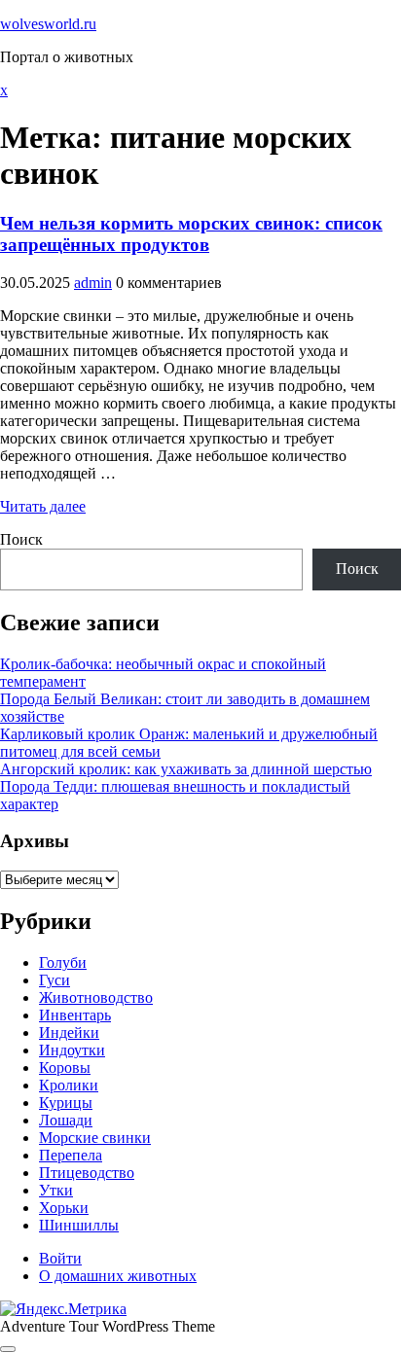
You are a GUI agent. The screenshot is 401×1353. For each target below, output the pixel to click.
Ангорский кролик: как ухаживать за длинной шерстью (186, 769)
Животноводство (96, 997)
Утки (56, 1190)
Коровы (65, 1067)
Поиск (21, 539)
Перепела (70, 1155)
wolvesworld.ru (48, 24)
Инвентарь (75, 1015)
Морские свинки (95, 1137)
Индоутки (72, 1050)
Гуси (54, 980)
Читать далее (43, 506)
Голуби (63, 962)
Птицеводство (86, 1172)
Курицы (65, 1102)
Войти (60, 1258)
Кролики (68, 1085)
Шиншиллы (79, 1225)
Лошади (65, 1120)
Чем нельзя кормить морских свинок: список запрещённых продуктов (191, 234)
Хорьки (64, 1207)
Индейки (69, 1032)
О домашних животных (118, 1275)
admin (93, 282)
